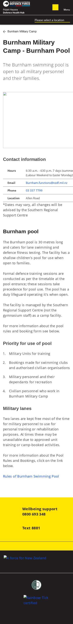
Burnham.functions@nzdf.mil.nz (46, 183)
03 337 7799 (34, 190)
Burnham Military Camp (21, 31)
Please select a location (49, 20)
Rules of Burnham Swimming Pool (31, 476)
